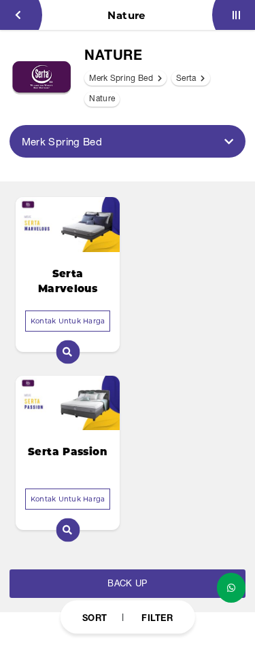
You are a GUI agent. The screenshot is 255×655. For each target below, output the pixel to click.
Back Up (127, 583)
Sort (94, 617)
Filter (157, 617)
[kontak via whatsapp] (231, 588)
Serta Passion (67, 451)
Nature (102, 98)
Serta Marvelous (67, 281)
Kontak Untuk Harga (68, 321)
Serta (187, 78)
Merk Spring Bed (122, 78)
